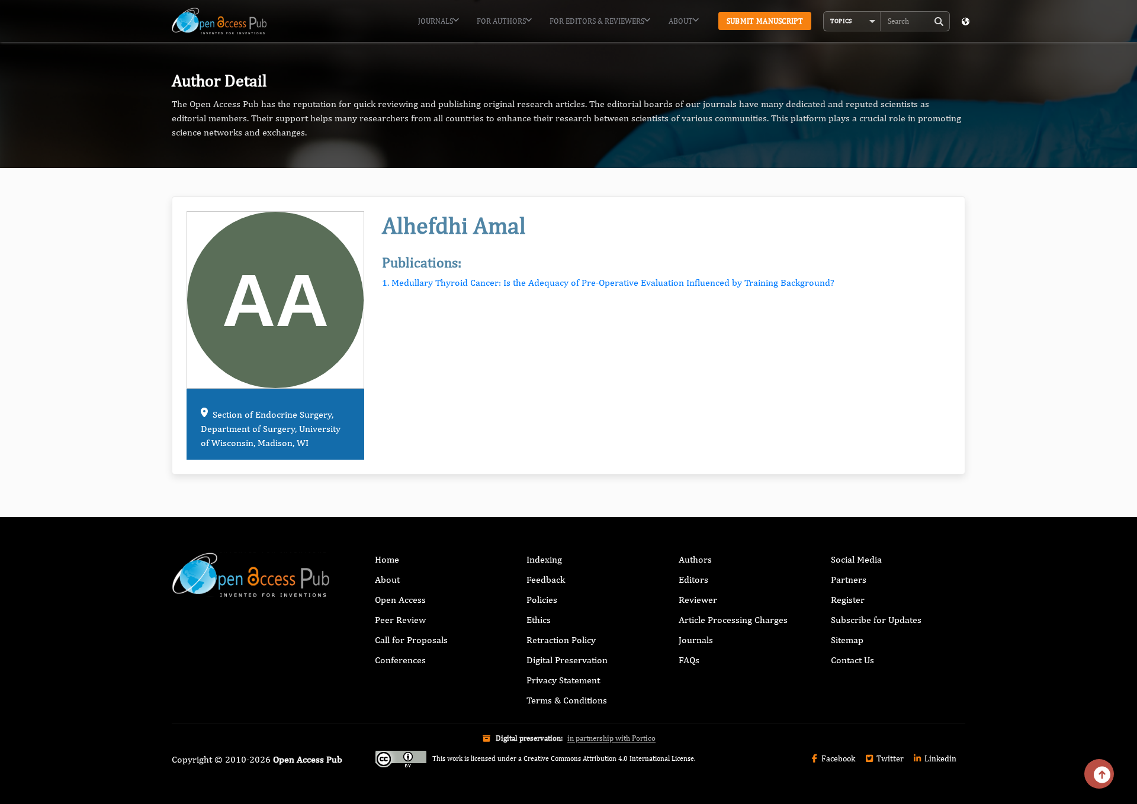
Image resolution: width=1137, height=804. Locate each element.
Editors (693, 579)
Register (848, 599)
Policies (541, 599)
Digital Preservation (567, 660)
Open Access (400, 599)
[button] (852, 21)
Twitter (889, 758)
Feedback (545, 579)
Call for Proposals (411, 639)
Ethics (538, 619)
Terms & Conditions (566, 700)
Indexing (544, 559)
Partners (848, 579)
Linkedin (939, 758)
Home (387, 559)
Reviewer (698, 599)
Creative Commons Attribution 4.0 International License (608, 758)
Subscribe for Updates (876, 619)
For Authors (501, 21)
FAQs (689, 660)
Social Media (856, 559)
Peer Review (400, 619)
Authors (695, 559)
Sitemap (847, 639)
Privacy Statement (563, 680)
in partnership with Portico (611, 738)
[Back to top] (1099, 774)
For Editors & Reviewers (597, 21)
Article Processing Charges (733, 619)
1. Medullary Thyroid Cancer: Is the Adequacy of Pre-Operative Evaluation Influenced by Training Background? (608, 282)
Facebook (837, 758)
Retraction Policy (561, 639)
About (681, 21)
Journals (435, 21)
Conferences (400, 660)
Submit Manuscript (765, 21)
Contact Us (852, 660)
